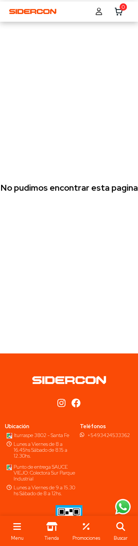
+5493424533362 (108, 435)
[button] (120, 531)
